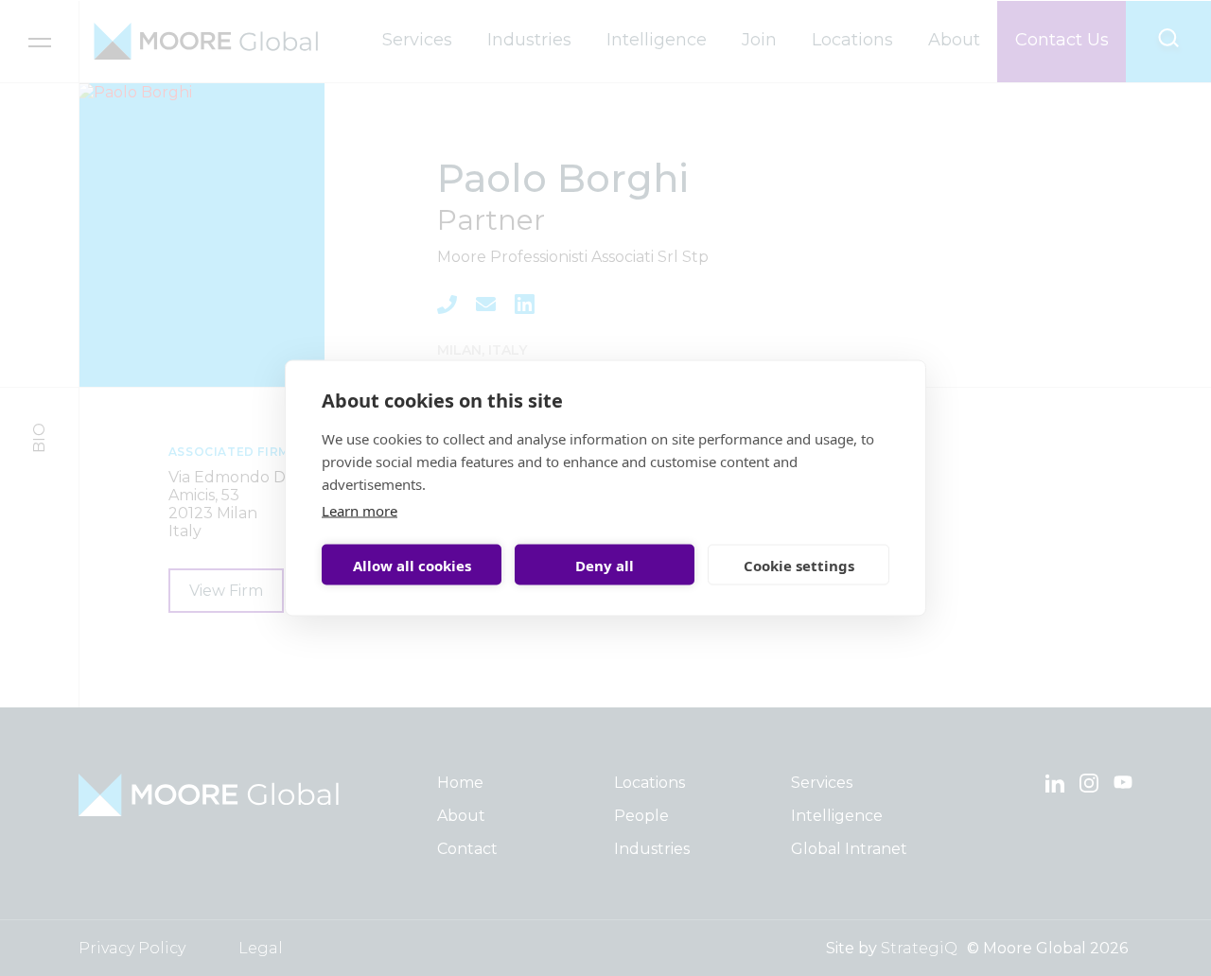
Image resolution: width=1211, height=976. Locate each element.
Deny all (604, 564)
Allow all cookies (412, 564)
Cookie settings (799, 564)
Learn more (359, 510)
